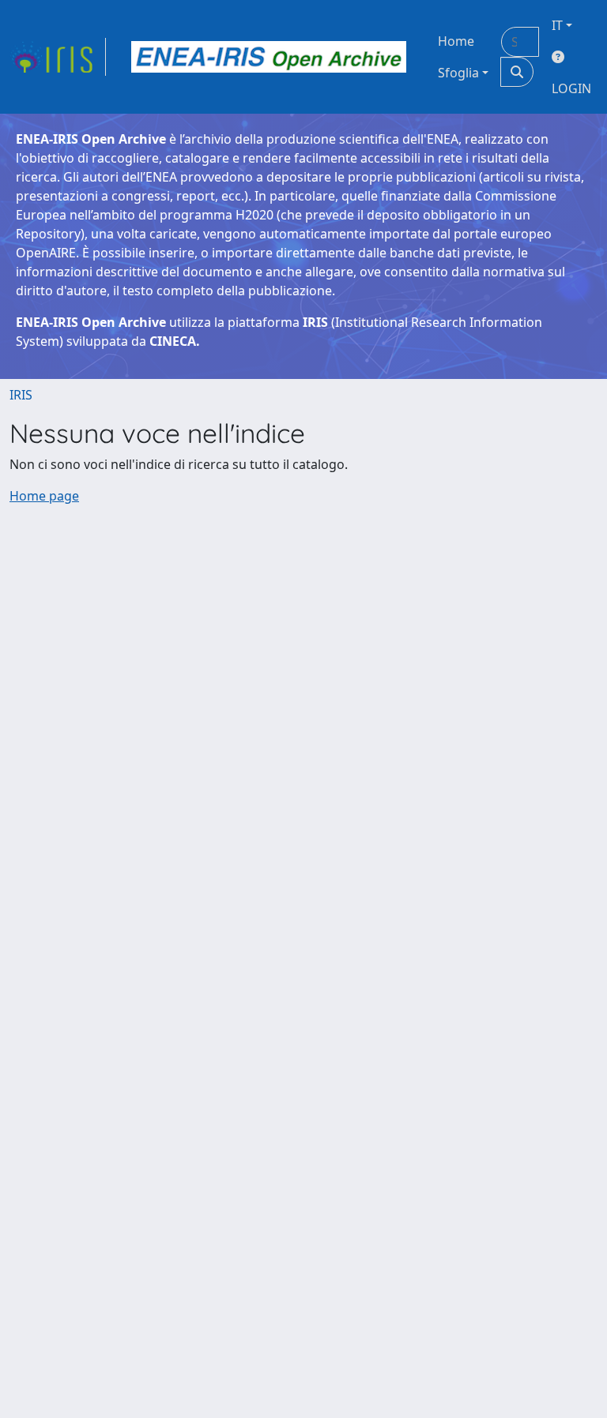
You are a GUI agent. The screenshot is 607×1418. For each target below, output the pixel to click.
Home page (44, 496)
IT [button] (557, 25)
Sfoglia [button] (458, 72)
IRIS (20, 394)
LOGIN (571, 88)
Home (456, 41)
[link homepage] (57, 57)
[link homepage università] (269, 57)
